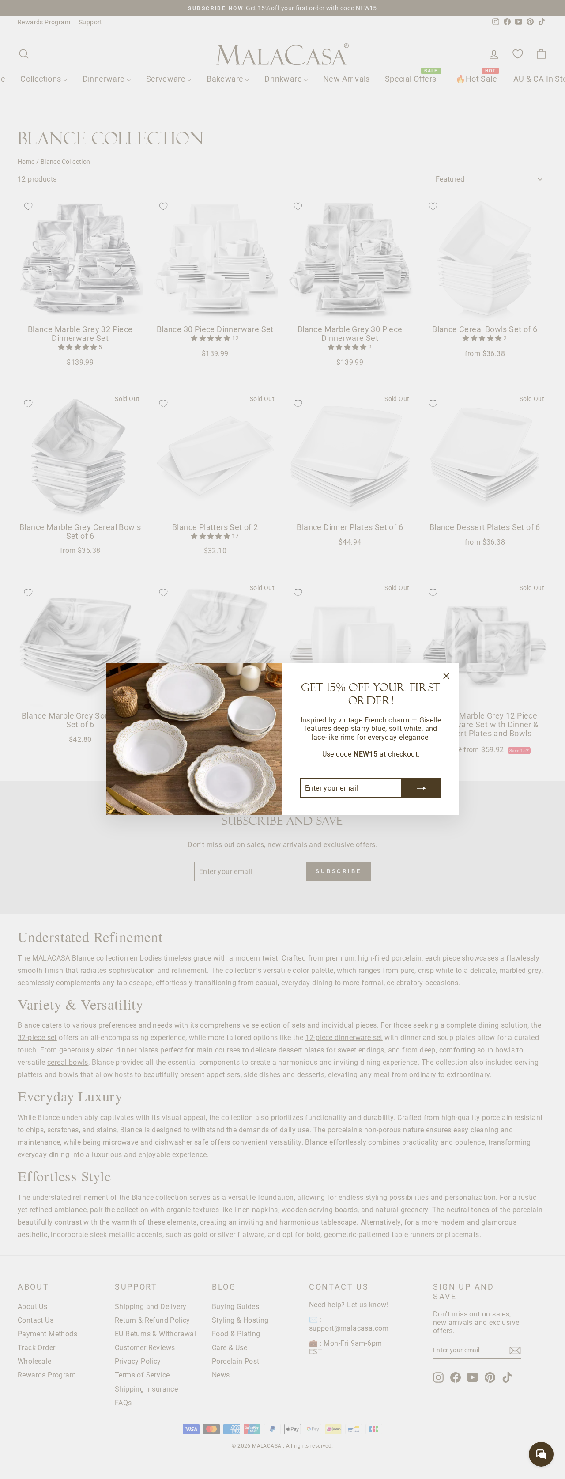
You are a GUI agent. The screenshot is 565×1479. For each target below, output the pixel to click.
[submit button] (421, 788)
